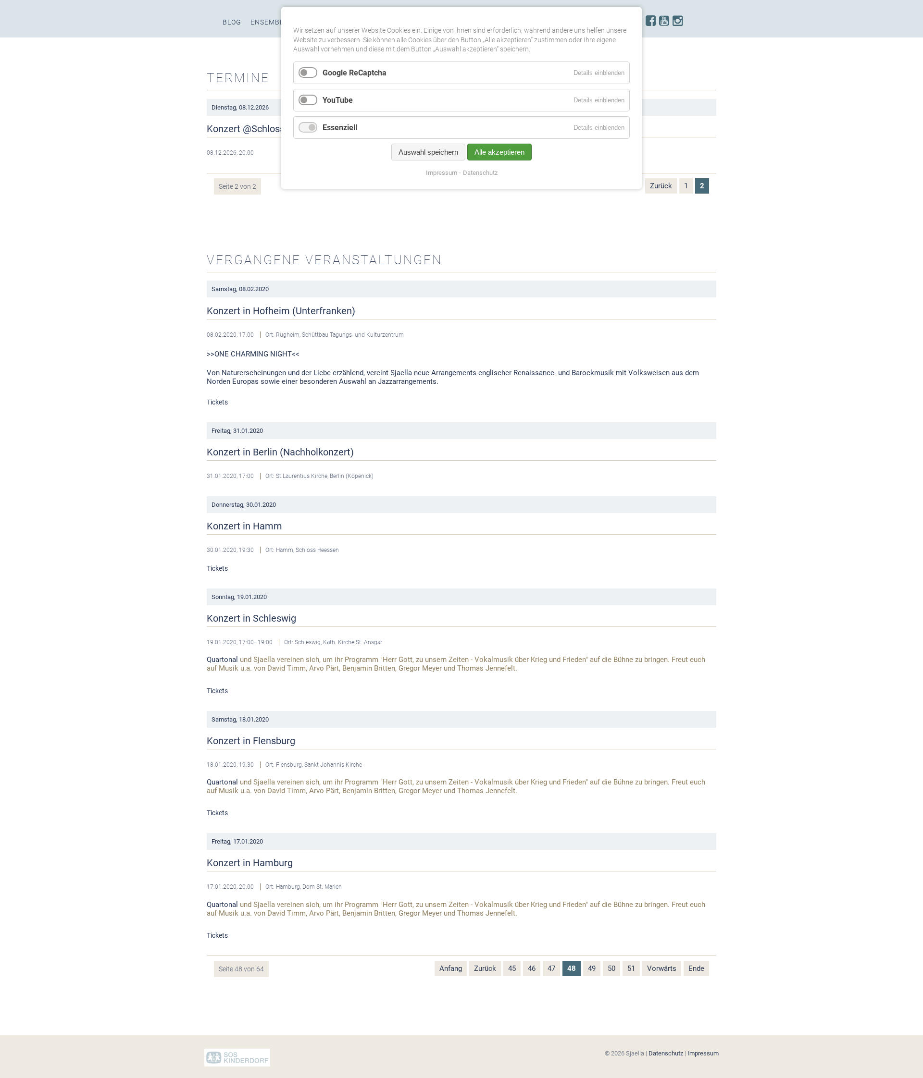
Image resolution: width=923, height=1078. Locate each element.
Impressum (703, 1053)
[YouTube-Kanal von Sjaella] (664, 21)
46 (532, 968)
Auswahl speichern (428, 152)
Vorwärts (661, 968)
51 (631, 968)
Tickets (217, 402)
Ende (696, 968)
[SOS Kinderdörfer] (237, 1064)
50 (611, 968)
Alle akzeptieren (499, 152)
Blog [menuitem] (232, 22)
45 (512, 968)
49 (592, 968)
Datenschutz (666, 1053)
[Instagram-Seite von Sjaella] (678, 21)
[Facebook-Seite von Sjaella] (651, 21)
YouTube (338, 100)
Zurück (661, 186)
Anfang (450, 968)
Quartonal (222, 659)
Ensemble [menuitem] (269, 22)
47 (551, 968)
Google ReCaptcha (355, 72)
